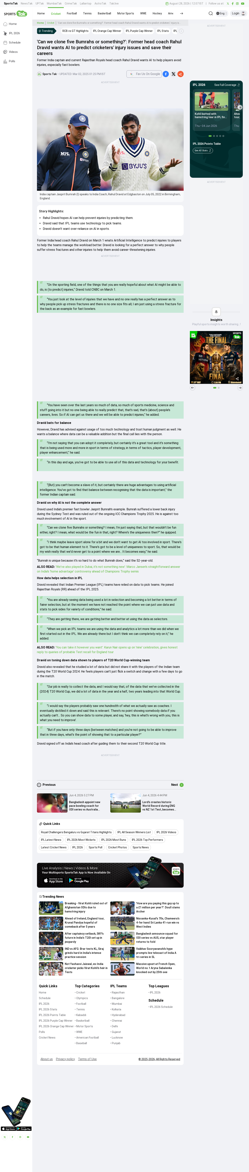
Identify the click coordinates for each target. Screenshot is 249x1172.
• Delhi (114, 1026)
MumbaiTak (54, 3)
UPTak (40, 3)
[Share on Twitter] (173, 74)
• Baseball (81, 1043)
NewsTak (26, 3)
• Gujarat (115, 1031)
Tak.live (114, 3)
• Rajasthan (117, 992)
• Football (80, 1003)
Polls (12, 61)
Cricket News (47, 1037)
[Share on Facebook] (166, 74)
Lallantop (85, 3)
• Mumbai (116, 1003)
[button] (41, 13)
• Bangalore (117, 998)
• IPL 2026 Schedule (160, 1006)
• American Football (87, 1037)
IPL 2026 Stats (48, 1009)
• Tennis (80, 1009)
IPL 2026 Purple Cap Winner (56, 1020)
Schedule (15, 42)
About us (46, 1059)
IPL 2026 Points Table (52, 1015)
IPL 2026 (14, 33)
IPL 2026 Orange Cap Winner (56, 1026)
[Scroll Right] (181, 31)
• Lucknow (116, 1037)
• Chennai (116, 1020)
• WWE (78, 1031)
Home (13, 24)
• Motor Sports (84, 1026)
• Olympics (81, 998)
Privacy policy (65, 1059)
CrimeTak (71, 3)
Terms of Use (87, 1059)
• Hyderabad (117, 1015)
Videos (13, 52)
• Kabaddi (80, 1015)
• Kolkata (115, 1009)
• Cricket (80, 992)
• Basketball (82, 1020)
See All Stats (201, 150)
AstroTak (100, 3)
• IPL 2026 (154, 992)
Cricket (50, 23)
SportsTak (11, 3)
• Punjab (115, 1043)
